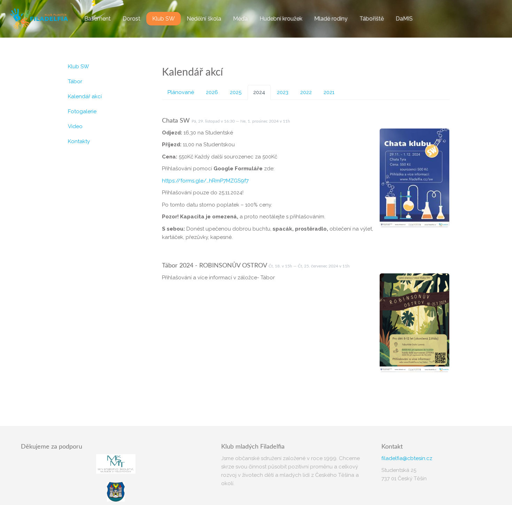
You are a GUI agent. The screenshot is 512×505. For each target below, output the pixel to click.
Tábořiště (371, 18)
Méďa (240, 18)
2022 (306, 92)
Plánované (181, 92)
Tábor (75, 81)
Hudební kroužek (280, 18)
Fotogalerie (82, 111)
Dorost (131, 18)
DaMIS (404, 18)
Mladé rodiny (331, 18)
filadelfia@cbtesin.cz (406, 458)
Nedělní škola (204, 18)
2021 (329, 92)
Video (75, 126)
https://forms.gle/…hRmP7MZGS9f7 (205, 181)
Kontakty (79, 141)
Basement (97, 18)
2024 (259, 92)
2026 (212, 92)
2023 (282, 92)
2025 (235, 92)
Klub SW (163, 18)
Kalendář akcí (85, 96)
